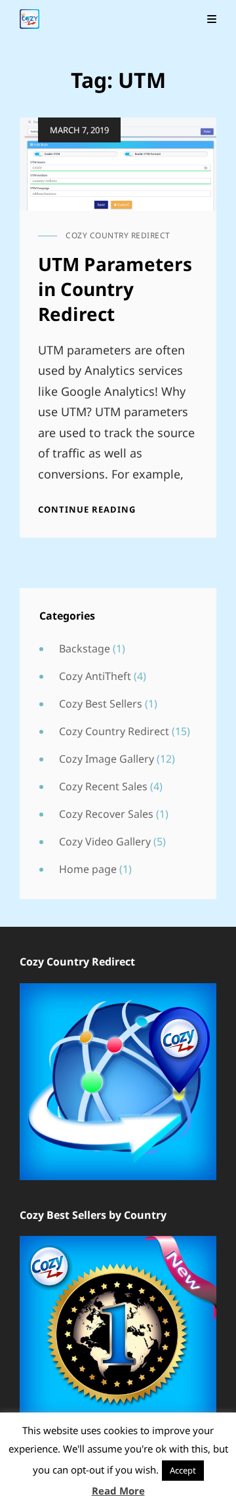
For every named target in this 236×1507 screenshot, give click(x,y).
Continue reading (87, 509)
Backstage (84, 648)
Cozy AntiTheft (95, 676)
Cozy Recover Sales (106, 814)
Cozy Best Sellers (100, 703)
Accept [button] (183, 1470)
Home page (88, 869)
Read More (118, 1490)
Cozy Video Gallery (105, 841)
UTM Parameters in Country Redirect (115, 288)
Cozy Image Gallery (106, 759)
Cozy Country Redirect (118, 235)
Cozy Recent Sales (103, 786)
